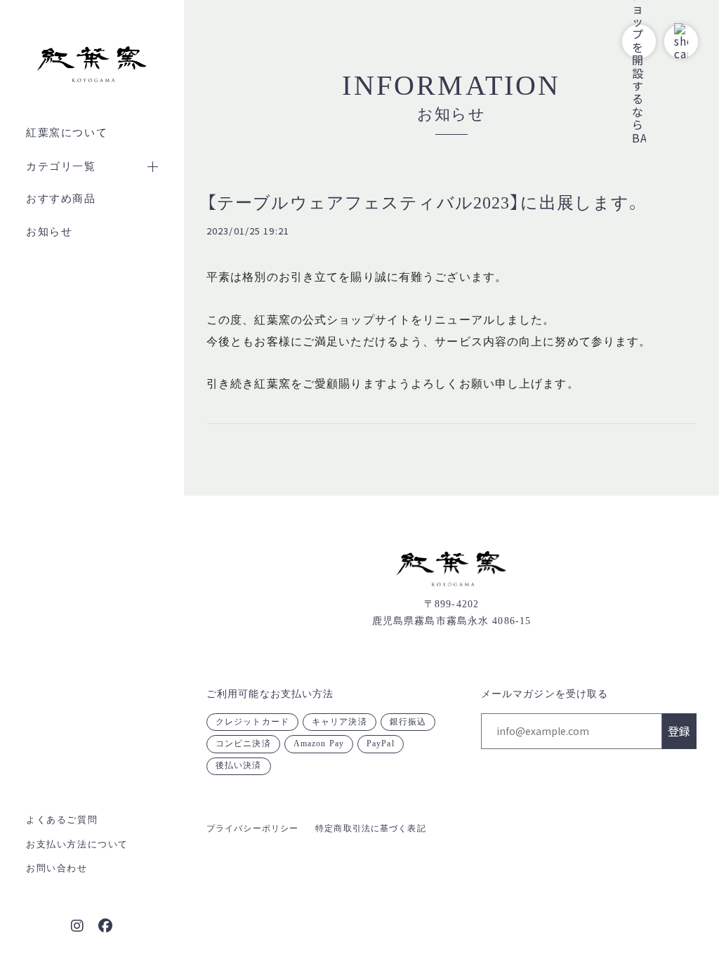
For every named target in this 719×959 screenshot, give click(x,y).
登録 (679, 730)
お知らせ (49, 231)
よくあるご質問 (62, 819)
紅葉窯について (66, 132)
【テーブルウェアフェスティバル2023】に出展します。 (424, 203)
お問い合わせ (57, 868)
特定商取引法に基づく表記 (370, 828)
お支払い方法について (77, 844)
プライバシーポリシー (252, 828)
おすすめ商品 (61, 198)
